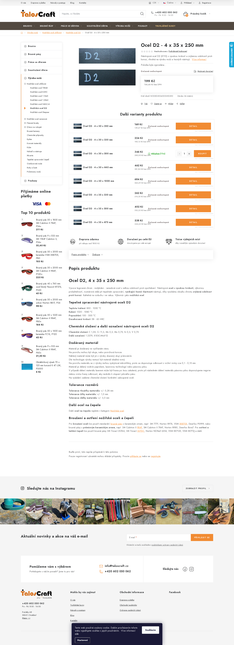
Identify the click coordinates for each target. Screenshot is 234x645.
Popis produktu (79, 254)
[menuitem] (29, 26)
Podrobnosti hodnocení (178, 51)
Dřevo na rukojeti (34, 127)
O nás (23, 2)
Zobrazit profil (196, 488)
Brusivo (32, 46)
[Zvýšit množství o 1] (189, 153)
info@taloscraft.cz (116, 566)
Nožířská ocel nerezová (37, 119)
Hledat (142, 13)
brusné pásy (117, 423)
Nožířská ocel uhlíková (36, 83)
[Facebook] (185, 569)
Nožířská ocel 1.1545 (39, 96)
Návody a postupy (57, 2)
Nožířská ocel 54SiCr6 (40, 104)
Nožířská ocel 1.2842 (39, 100)
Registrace (206, 2)
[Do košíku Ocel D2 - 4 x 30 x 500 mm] (202, 153)
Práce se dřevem (37, 62)
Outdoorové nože (34, 163)
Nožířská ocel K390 (38, 92)
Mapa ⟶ (26, 618)
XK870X (183, 423)
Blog (72, 2)
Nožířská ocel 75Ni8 (39, 88)
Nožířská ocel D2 (38, 108)
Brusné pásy (34, 54)
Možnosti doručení (205, 71)
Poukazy (32, 180)
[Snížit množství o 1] (179, 153)
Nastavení (82, 640)
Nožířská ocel (117, 410)
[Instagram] (191, 569)
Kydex (29, 139)
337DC (140, 431)
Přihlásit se (202, 537)
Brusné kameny (33, 131)
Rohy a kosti (32, 167)
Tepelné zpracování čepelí (38, 159)
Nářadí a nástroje (34, 151)
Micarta (30, 155)
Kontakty (82, 2)
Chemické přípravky (35, 135)
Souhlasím (150, 630)
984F (139, 427)
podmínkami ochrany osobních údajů (167, 545)
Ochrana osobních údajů (130, 610)
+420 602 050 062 (166, 12)
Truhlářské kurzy (77, 605)
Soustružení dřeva (38, 70)
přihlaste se (135, 456)
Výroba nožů (35, 78)
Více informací (199, 59)
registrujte (155, 456)
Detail (193, 126)
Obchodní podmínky (128, 605)
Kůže (29, 147)
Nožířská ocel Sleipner (39, 112)
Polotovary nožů (34, 171)
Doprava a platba (38, 2)
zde (77, 633)
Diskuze (96, 254)
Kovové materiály (34, 143)
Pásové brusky (33, 123)
